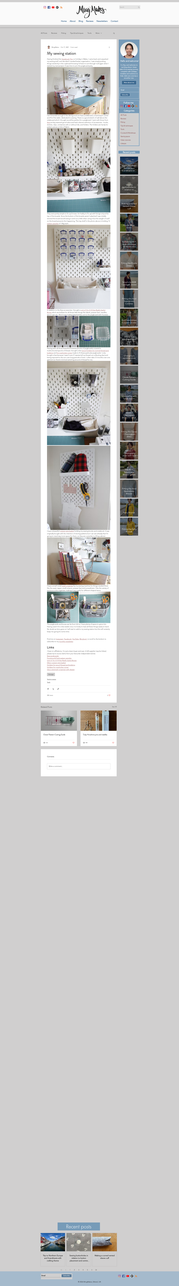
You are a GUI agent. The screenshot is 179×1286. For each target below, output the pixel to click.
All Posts (44, 33)
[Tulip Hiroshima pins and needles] (98, 721)
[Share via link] (58, 689)
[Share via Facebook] (48, 689)
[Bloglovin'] (57, 7)
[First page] (61, 1270)
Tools (89, 33)
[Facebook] (49, 7)
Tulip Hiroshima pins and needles (95, 734)
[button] (114, 33)
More (98, 33)
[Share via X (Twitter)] (53, 689)
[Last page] (96, 1270)
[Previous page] (66, 1270)
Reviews (54, 33)
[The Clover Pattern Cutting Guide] (59, 721)
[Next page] (92, 1270)
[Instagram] (45, 7)
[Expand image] (63, 331)
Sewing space (51, 679)
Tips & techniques (76, 33)
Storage (51, 674)
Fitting (63, 33)
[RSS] (61, 7)
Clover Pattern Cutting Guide (54, 734)
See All (114, 707)
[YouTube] (53, 7)
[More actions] (109, 47)
